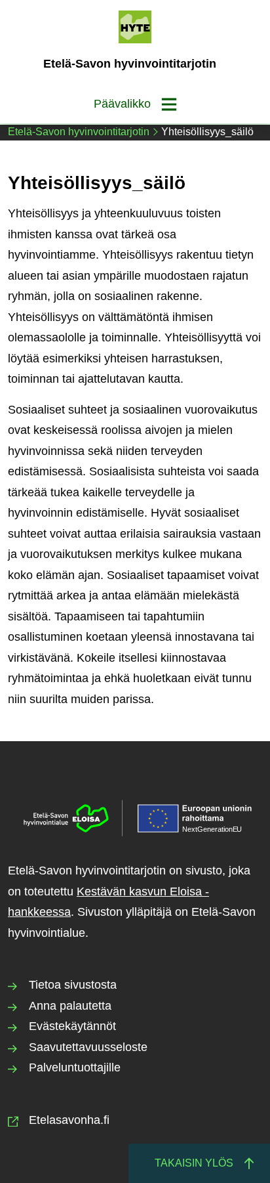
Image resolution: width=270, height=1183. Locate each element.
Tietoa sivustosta (73, 984)
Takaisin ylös (194, 1163)
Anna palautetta (70, 1005)
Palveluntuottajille (75, 1067)
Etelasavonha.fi (69, 1120)
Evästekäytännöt (72, 1026)
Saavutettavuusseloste (88, 1047)
